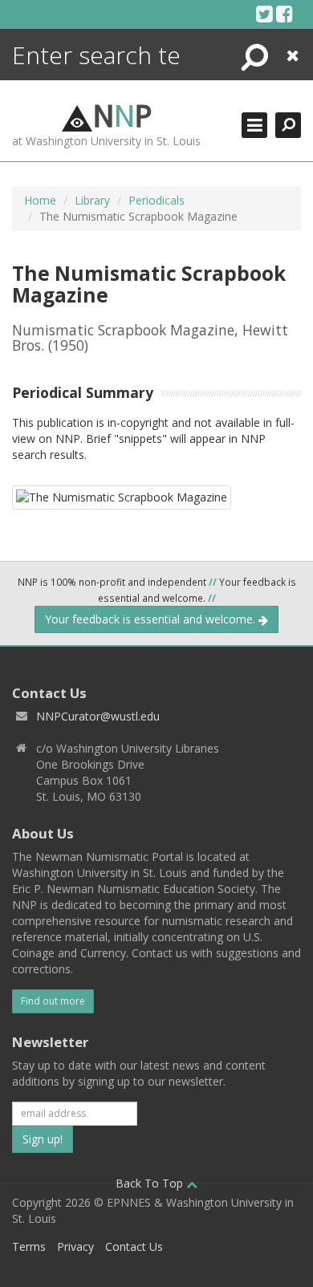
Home (40, 200)
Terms (29, 1246)
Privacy (75, 1246)
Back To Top (151, 1183)
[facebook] (284, 13)
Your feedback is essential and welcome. (151, 619)
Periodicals (156, 200)
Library (92, 200)
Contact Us (134, 1246)
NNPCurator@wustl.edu (98, 716)
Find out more (53, 1001)
